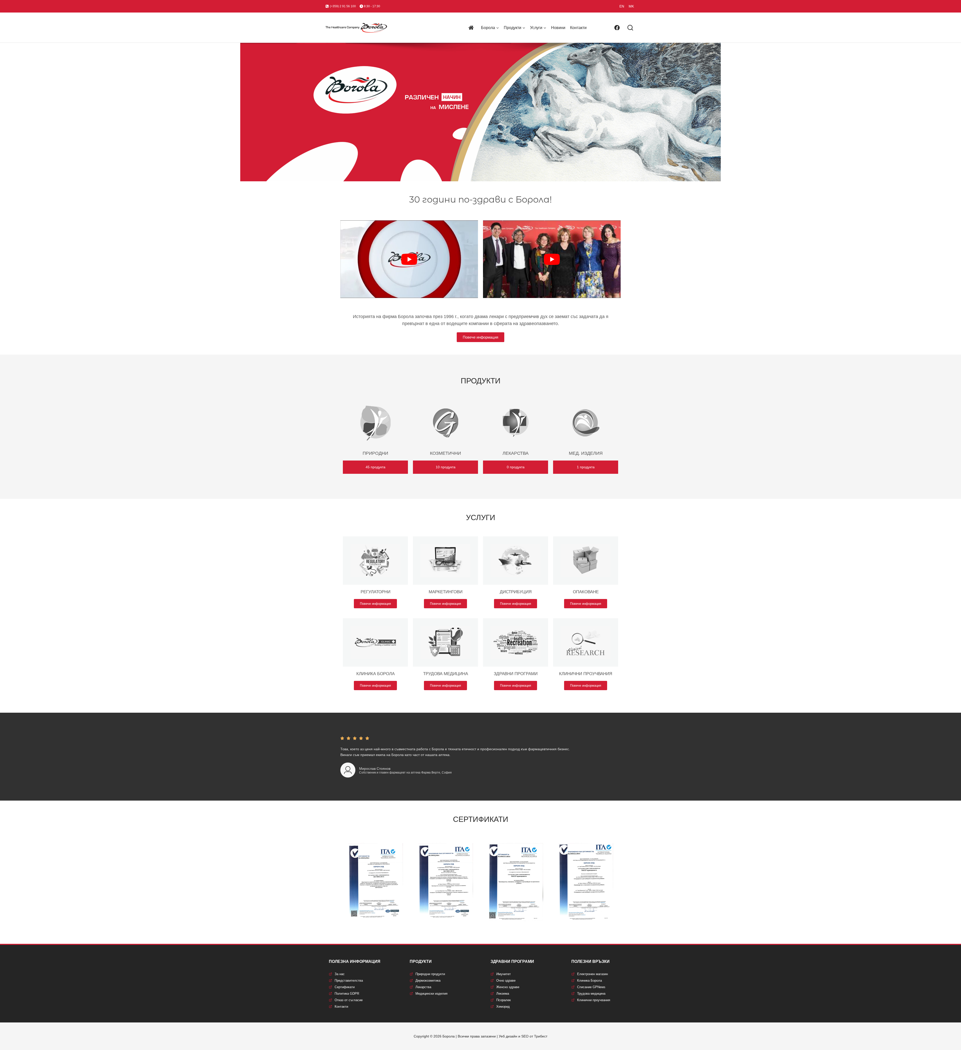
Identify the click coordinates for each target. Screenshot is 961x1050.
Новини (558, 28)
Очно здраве (506, 980)
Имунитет (503, 974)
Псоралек (503, 1000)
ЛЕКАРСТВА (516, 453)
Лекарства (423, 987)
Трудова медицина (591, 993)
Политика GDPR (347, 993)
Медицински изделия (431, 993)
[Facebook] (617, 27)
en (621, 6)
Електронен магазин (592, 974)
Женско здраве (507, 987)
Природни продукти (430, 974)
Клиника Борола (589, 980)
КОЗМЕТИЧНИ (445, 453)
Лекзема (502, 993)
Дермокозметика (427, 980)
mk (631, 6)
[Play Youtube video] (409, 259)
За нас (340, 974)
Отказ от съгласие (349, 1000)
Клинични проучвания (593, 1000)
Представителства (349, 980)
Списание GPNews (591, 987)
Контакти (578, 28)
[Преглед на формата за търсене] (630, 28)
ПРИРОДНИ (375, 453)
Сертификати (345, 987)
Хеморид (503, 1006)
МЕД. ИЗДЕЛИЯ (586, 453)
